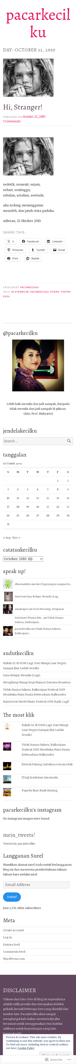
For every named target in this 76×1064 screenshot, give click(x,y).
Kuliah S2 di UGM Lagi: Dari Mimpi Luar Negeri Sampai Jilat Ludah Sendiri (45, 730)
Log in (7, 937)
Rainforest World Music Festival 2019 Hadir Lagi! (36, 701)
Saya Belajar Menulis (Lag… (43, 596)
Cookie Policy (26, 1048)
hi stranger (20, 291)
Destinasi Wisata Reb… (29, 617)
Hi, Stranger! (23, 107)
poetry (66, 291)
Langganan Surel (23, 856)
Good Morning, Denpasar (48, 609)
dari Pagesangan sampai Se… (53, 584)
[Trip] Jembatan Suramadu (40, 777)
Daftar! (12, 897)
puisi (6, 296)
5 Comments (11, 121)
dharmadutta (23, 584)
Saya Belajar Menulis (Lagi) (21, 675)
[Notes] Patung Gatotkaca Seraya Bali (47, 764)
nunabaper (21, 609)
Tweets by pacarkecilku (19, 843)
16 (67, 498)
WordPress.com (14, 959)
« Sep (7, 537)
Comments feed (14, 952)
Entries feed (11, 944)
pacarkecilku (38, 23)
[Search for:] (38, 441)
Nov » (16, 537)
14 (47, 498)
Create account (13, 930)
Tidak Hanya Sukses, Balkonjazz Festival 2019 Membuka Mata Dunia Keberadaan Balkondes (46, 749)
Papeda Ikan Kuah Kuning (40, 790)
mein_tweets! (19, 835)
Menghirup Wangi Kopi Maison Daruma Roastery (37, 682)
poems (54, 291)
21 (47, 506)
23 (67, 506)
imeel (18, 596)
